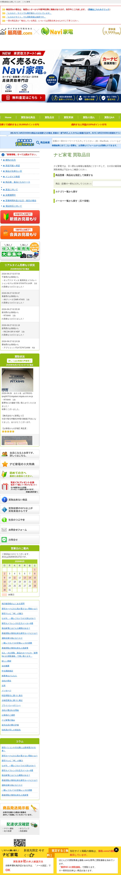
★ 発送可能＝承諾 (11, 165)
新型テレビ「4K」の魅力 (12, 613)
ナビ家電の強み (8, 720)
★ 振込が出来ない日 (12, 171)
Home (8, 117)
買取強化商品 (28, 117)
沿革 (4, 686)
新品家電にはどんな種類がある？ (16, 628)
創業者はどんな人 (9, 676)
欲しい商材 (6, 661)
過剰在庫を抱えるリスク (12, 638)
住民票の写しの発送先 (11, 730)
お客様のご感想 (8, 715)
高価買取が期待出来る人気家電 (15, 648)
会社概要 (5, 666)
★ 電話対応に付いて (12, 206)
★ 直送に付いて (10, 189)
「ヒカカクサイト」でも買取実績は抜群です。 (26, 17)
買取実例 (68, 117)
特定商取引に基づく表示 (12, 695)
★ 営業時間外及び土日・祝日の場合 (19, 200)
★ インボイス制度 (11, 176)
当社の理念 (6, 681)
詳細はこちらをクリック (99, 9)
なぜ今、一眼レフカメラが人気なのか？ (19, 618)
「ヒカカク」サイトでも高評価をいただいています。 (29, 13)
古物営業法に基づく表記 (12, 700)
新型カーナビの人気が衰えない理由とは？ (20, 609)
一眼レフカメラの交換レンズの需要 (17, 643)
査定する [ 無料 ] (57, 853)
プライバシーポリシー (11, 705)
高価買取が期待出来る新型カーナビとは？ (20, 633)
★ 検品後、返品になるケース (16, 182)
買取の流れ (89, 117)
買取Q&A (109, 117)
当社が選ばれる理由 (10, 710)
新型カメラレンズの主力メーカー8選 (17, 623)
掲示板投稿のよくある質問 (13, 604)
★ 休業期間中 (9, 195)
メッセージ (6, 690)
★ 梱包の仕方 (9, 160)
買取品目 (49, 117)
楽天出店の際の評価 (10, 725)
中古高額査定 (7, 671)
